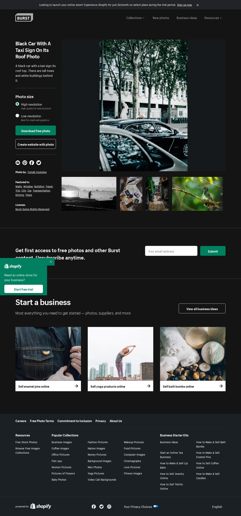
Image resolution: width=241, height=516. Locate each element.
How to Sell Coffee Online (207, 465)
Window (28, 186)
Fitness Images (133, 473)
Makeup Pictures (134, 442)
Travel (49, 186)
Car (29, 190)
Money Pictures (97, 454)
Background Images (99, 461)
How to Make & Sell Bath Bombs (211, 444)
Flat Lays (57, 461)
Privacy (100, 420)
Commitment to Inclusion (74, 420)
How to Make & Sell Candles (208, 475)
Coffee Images (60, 448)
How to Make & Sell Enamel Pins (208, 454)
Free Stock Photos (26, 442)
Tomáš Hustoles (37, 172)
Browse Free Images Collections (27, 450)
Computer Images (134, 454)
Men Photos (95, 467)
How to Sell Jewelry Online (172, 475)
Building (39, 186)
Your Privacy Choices (138, 506)
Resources (211, 17)
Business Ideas (169, 442)
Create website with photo (36, 144)
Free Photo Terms (42, 420)
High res (90, 206)
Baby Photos (59, 479)
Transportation (41, 190)
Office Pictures (60, 454)
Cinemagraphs (132, 461)
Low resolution (31, 116)
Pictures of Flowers (63, 473)
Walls (18, 186)
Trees (28, 195)
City (23, 190)
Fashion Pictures (98, 442)
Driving (19, 195)
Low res (104, 206)
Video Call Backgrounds (102, 479)
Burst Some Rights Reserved (32, 209)
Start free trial (23, 288)
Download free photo (35, 130)
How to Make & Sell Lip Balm (174, 465)
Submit (213, 250)
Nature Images (96, 448)
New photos (161, 17)
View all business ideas (202, 308)
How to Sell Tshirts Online (171, 486)
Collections (134, 17)
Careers (20, 420)
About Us (116, 420)
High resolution (31, 104)
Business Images (62, 442)
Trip (17, 190)
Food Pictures (132, 448)
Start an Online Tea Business (171, 454)
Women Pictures (61, 467)
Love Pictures (132, 467)
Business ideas (187, 17)
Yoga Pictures (96, 473)
